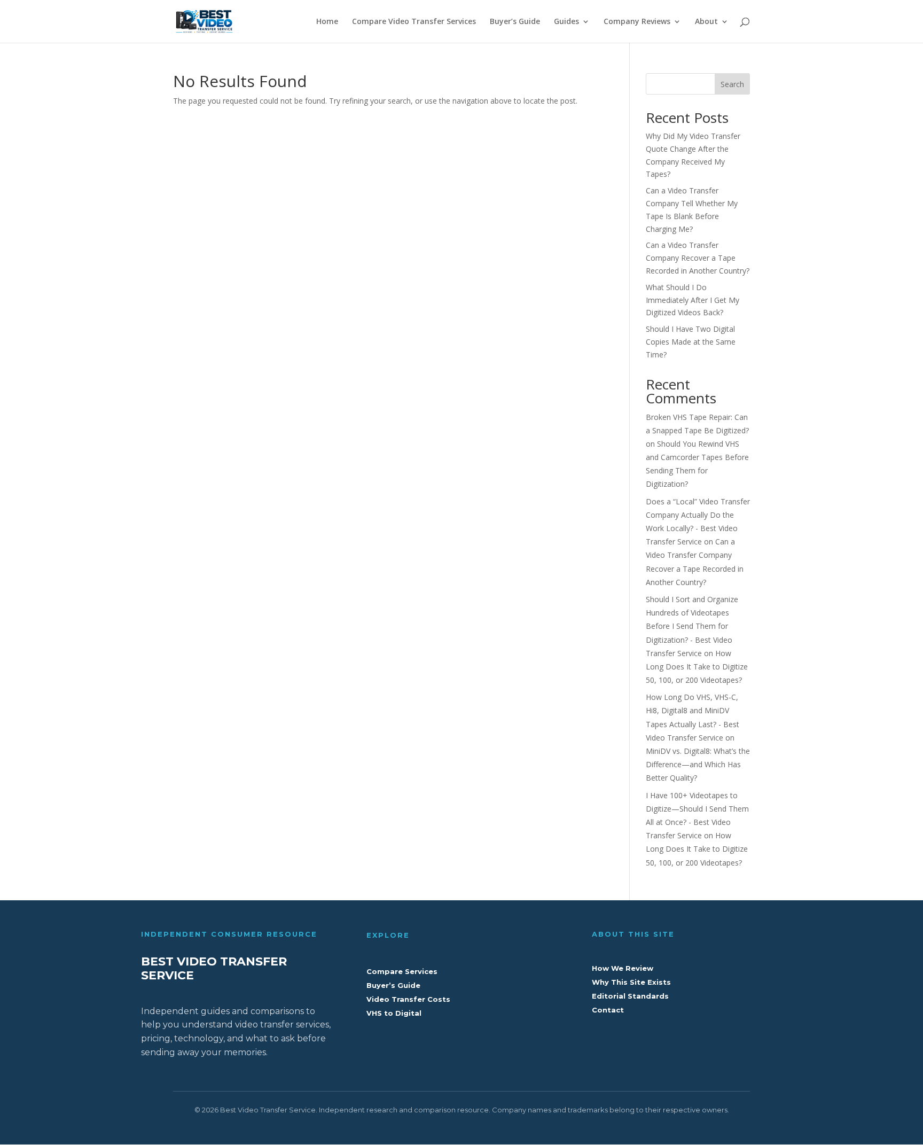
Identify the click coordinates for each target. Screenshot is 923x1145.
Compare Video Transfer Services (414, 22)
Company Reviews (637, 22)
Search (732, 84)
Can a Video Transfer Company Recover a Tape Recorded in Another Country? (697, 258)
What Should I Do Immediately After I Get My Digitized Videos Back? (692, 300)
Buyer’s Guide (515, 22)
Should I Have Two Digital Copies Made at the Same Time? (691, 342)
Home (327, 22)
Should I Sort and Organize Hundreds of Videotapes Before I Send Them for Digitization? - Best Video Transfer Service (692, 626)
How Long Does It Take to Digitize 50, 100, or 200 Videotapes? (697, 666)
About (706, 22)
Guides (566, 22)
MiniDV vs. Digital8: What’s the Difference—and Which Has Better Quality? (698, 764)
